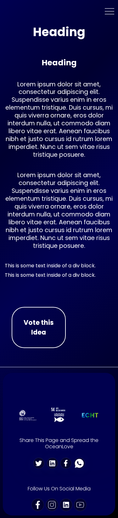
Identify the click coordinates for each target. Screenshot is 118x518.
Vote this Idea (39, 327)
